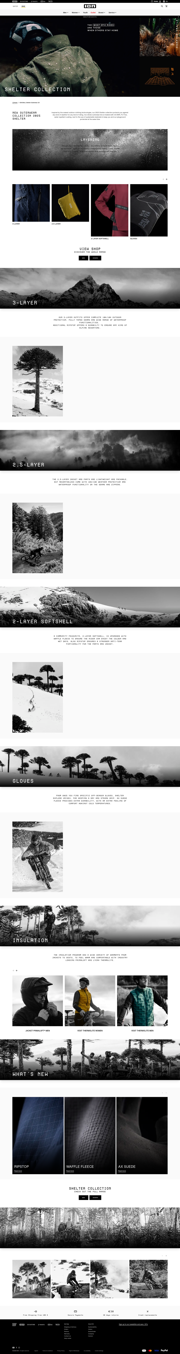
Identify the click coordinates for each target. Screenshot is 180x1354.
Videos (90, 1329)
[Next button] (166, 179)
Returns (66, 1331)
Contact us (67, 1336)
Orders (66, 1329)
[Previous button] (163, 179)
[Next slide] (166, 1092)
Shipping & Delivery (70, 1327)
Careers (90, 1336)
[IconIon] (14, 1)
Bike (23, 6)
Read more (18, 1171)
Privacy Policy (60, 1351)
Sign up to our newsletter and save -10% (133, 1324)
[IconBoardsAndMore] (14, 1324)
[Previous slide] (162, 1092)
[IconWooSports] (50, 1)
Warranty (67, 1334)
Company (91, 1334)
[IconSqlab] (43, 1)
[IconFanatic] (34, 1)
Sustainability (92, 1327)
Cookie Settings (99, 1351)
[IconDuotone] (24, 1)
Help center (67, 1338)
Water (15, 6)
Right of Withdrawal (74, 1351)
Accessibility (87, 1351)
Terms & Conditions (47, 1351)
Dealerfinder (92, 1331)
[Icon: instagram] (19, 1347)
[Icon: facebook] (16, 1347)
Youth (85, 12)
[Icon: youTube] (13, 1347)
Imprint (36, 1351)
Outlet (93, 12)
